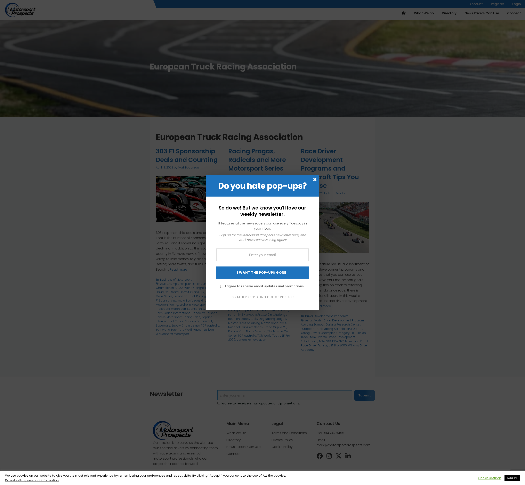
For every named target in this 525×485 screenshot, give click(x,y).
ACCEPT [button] (512, 478)
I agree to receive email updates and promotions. (265, 286)
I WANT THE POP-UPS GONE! (262, 272)
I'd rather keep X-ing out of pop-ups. (262, 297)
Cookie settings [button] (489, 478)
